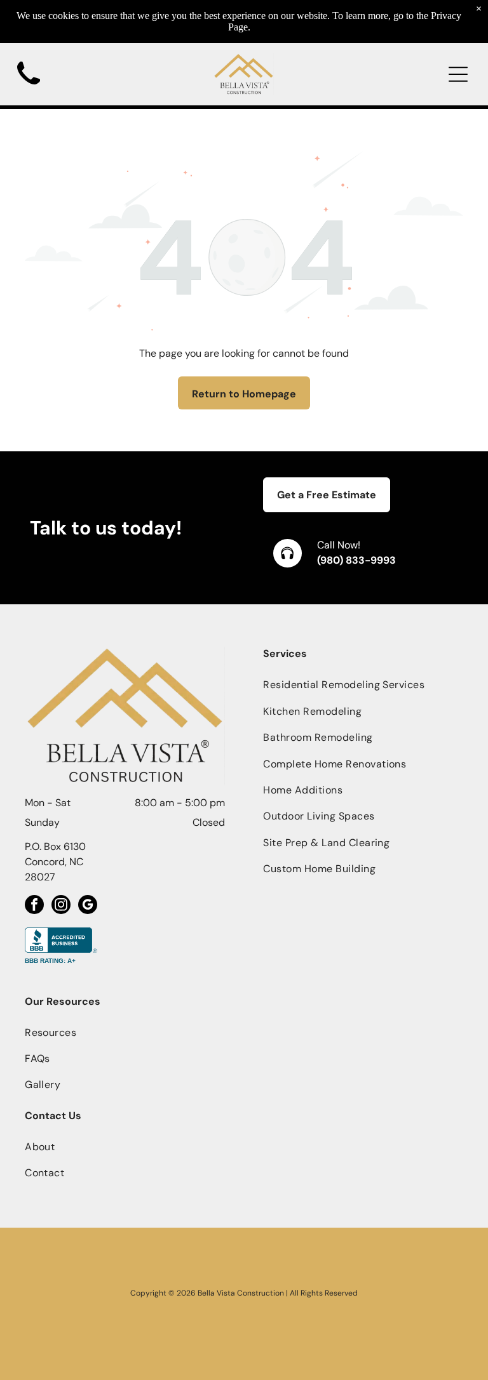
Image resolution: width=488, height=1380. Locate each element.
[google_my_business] (87, 906)
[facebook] (34, 906)
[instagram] (61, 906)
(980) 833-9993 (356, 560)
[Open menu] (458, 74)
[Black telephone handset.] (29, 88)
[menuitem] (363, 685)
